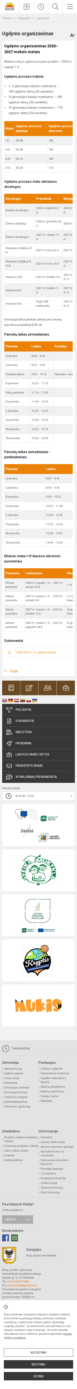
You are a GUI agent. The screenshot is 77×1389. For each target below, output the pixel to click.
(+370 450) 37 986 (18, 1281)
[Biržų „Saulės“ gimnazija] (10, 6)
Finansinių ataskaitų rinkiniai (21, 1145)
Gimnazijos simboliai (16, 1087)
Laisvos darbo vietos (32, 754)
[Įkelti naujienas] (26, 6)
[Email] (14, 1237)
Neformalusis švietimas (55, 1073)
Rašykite (10, 1219)
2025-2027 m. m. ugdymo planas (36, 652)
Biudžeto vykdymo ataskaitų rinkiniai (21, 1139)
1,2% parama (48, 1173)
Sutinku (38, 1376)
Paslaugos (24, 18)
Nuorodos (46, 1137)
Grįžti (14, 671)
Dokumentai (25, 721)
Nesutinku (38, 1364)
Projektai (23, 709)
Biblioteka (24, 732)
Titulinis (7, 18)
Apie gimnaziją (13, 1068)
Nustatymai (38, 1352)
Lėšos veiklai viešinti (16, 1150)
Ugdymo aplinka (13, 1073)
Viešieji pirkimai (13, 1160)
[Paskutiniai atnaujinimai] (41, 6)
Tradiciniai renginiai (16, 1097)
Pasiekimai (23, 743)
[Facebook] (5, 1237)
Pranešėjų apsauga (52, 1168)
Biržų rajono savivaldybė (41, 1255)
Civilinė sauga (49, 1183)
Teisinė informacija (52, 1187)
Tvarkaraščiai (20, 1048)
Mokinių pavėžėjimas (53, 1086)
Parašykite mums (29, 765)
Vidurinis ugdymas (52, 1068)
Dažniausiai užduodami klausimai (54, 1162)
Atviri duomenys (50, 1192)
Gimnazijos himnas (15, 1092)
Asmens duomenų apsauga (57, 1146)
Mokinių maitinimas (52, 1091)
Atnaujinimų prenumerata (36, 777)
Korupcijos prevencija (53, 1178)
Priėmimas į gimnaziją (17, 1106)
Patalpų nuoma (49, 1096)
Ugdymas (43, 18)
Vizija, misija (11, 1078)
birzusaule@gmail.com (23, 1285)
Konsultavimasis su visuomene (52, 1153)
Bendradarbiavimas (15, 1101)
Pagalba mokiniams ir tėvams (53, 1080)
